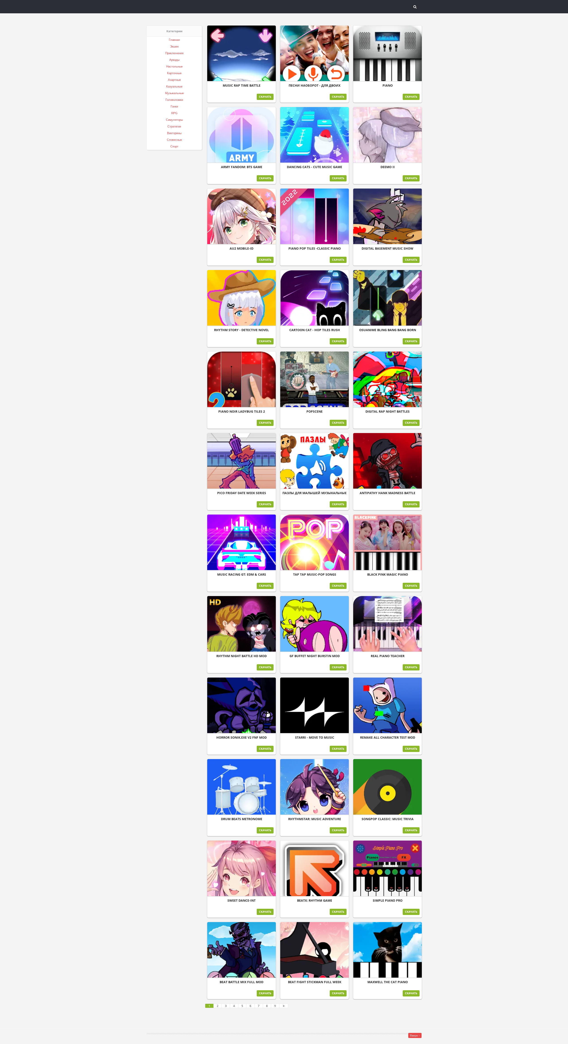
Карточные (174, 73)
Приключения (174, 53)
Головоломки (174, 99)
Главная (174, 40)
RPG (174, 113)
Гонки (174, 106)
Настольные (174, 66)
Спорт (174, 146)
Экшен (174, 46)
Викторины (174, 133)
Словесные (174, 139)
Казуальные (174, 86)
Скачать (265, 97)
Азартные (174, 80)
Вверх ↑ (415, 1035)
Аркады (174, 60)
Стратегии (174, 126)
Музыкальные (174, 93)
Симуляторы (174, 119)
